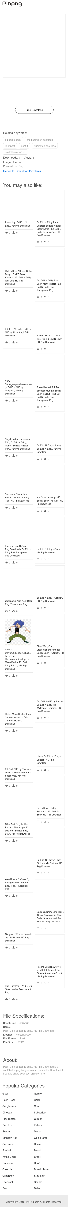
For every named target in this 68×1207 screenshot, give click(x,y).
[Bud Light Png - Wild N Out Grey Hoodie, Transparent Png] (18, 981)
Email (37, 1156)
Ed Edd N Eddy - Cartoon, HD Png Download (50, 550)
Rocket (38, 1144)
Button (6, 1131)
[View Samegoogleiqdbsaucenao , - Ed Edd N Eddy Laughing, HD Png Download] (18, 375)
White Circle (9, 1156)
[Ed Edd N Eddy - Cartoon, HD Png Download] (50, 544)
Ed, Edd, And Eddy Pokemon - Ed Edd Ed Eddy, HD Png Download (49, 811)
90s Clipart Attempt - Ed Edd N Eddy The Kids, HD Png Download (50, 500)
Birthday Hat (9, 1137)
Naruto (38, 1093)
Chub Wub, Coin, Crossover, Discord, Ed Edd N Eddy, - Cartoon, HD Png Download (50, 651)
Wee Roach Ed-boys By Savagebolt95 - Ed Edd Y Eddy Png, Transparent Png (18, 883)
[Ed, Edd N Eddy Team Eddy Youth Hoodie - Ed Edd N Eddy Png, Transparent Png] (50, 275)
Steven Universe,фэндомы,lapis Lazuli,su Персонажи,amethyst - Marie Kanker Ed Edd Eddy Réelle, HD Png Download (18, 659)
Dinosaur (7, 1112)
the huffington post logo (40, 139)
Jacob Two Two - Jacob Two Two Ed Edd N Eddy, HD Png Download (49, 338)
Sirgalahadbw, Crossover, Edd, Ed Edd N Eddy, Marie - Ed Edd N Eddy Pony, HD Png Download (18, 443)
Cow (36, 1106)
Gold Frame (40, 1137)
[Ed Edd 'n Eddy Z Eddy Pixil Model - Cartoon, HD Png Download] (50, 855)
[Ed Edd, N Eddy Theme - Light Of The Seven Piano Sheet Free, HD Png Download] (18, 764)
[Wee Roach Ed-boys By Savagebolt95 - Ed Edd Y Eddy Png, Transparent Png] (18, 874)
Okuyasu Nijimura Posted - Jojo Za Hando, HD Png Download (18, 937)
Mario (37, 1131)
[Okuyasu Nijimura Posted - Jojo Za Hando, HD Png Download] (18, 929)
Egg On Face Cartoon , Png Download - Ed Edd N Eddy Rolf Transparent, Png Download (18, 550)
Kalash (38, 1125)
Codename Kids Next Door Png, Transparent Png (18, 602)
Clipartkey (8, 1175)
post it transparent (15, 152)
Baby (37, 1188)
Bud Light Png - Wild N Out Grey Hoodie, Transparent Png (18, 989)
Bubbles (7, 1125)
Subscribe (40, 1112)
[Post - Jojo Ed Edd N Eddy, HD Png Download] (18, 217)
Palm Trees (9, 1100)
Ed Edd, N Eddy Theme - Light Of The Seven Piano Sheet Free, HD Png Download (18, 773)
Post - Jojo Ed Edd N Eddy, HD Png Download (17, 224)
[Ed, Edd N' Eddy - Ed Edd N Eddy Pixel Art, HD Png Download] (18, 324)
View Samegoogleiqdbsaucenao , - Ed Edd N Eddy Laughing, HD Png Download (18, 387)
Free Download (34, 110)
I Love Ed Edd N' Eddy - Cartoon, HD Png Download (49, 759)
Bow (4, 1188)
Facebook (8, 1182)
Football (6, 1150)
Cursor (38, 1118)
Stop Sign (39, 1175)
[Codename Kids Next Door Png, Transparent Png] (18, 596)
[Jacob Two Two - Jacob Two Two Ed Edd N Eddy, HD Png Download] (50, 330)
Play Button (9, 1118)
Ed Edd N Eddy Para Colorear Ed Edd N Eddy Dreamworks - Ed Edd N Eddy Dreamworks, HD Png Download (49, 229)
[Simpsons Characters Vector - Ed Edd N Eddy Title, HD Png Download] (18, 489)
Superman (8, 1144)
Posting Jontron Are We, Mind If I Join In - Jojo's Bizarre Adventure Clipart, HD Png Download (50, 971)
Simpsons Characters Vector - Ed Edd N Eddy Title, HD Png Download (17, 497)
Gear (5, 1093)
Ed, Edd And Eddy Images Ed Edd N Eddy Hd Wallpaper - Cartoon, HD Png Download (50, 706)
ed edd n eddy (13, 139)
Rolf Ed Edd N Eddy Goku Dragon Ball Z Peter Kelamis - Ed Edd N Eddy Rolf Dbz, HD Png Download (18, 277)
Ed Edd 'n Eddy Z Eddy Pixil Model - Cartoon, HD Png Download (49, 863)
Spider (37, 1100)
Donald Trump (42, 1169)
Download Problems (28, 171)
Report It (8, 171)
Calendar (7, 1169)
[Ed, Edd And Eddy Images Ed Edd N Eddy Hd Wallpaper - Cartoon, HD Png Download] (50, 696)
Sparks (38, 1182)
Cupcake (7, 1163)
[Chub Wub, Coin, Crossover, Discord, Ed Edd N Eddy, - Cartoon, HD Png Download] (50, 641)
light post (10, 146)
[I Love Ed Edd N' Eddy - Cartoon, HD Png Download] (50, 751)
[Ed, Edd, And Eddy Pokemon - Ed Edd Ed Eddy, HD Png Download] (50, 803)
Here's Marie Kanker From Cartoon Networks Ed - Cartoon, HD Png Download (18, 718)
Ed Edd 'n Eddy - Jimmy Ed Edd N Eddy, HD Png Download (49, 448)
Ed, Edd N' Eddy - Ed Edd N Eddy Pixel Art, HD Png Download (18, 332)
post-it (24, 146)
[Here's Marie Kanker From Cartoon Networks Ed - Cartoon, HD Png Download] (18, 709)
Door (37, 1163)
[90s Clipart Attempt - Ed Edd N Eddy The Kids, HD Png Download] (50, 492)
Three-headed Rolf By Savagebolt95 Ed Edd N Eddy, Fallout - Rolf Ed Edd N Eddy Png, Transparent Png (49, 394)
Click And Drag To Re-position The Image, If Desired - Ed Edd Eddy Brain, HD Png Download (17, 828)
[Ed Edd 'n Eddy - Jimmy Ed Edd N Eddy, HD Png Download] (50, 440)
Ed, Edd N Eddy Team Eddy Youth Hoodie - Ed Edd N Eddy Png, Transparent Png (49, 285)
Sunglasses (9, 1106)
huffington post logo (45, 146)
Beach (37, 1150)
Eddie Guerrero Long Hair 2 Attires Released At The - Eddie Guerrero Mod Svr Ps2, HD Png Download (50, 916)
